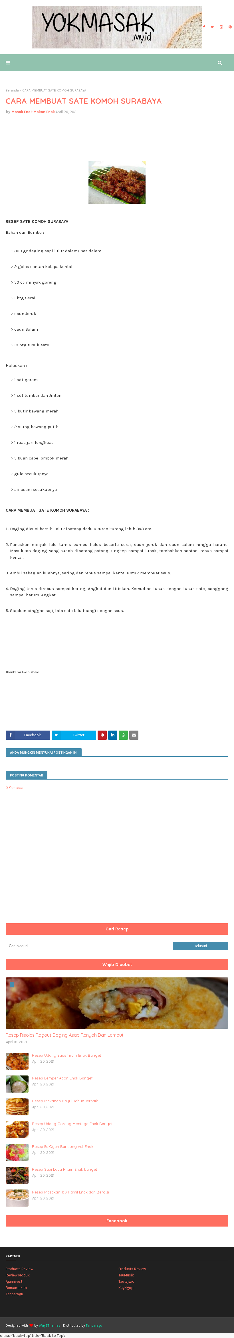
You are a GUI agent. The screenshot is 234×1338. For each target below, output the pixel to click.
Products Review (19, 1269)
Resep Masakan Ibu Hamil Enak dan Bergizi (70, 1192)
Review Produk (18, 1275)
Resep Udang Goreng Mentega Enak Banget (72, 1123)
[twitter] (212, 27)
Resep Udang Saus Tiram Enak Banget (66, 1055)
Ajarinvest (14, 1281)
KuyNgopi (126, 1288)
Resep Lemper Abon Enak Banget (62, 1078)
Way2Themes (49, 1325)
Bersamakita (16, 1288)
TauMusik (126, 1275)
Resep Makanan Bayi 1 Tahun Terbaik (65, 1101)
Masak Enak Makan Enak (33, 112)
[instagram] (221, 27)
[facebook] (203, 27)
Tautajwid (126, 1281)
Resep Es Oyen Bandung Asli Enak (62, 1146)
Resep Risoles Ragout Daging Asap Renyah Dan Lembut (65, 1035)
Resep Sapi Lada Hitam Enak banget (64, 1169)
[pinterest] (229, 27)
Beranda (12, 90)
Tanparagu (14, 1294)
